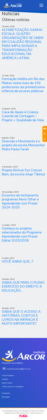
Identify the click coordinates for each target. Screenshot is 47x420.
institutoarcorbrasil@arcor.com (18, 369)
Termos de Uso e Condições (12, 387)
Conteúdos (6, 393)
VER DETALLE (10, 64)
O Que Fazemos (8, 375)
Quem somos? (7, 383)
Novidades (6, 397)
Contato (5, 379)
